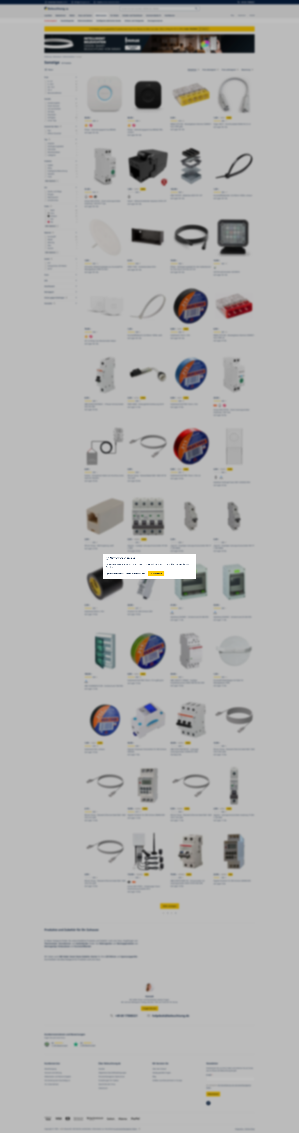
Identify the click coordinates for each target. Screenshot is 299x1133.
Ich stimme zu (156, 573)
